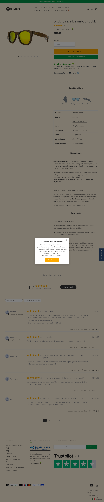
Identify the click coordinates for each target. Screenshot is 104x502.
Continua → (52, 260)
